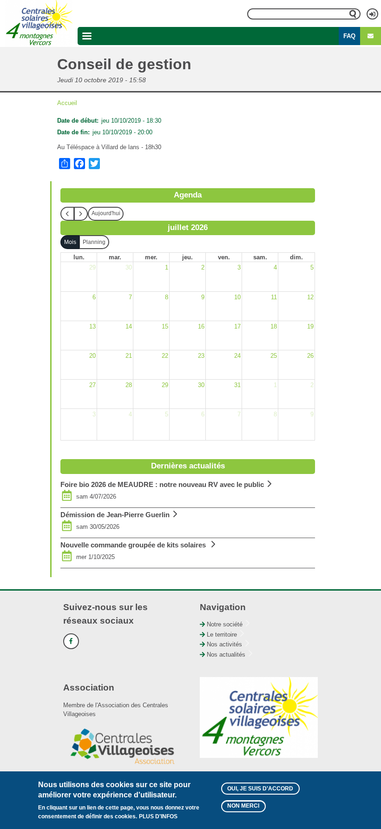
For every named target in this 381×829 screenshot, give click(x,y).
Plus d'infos (158, 816)
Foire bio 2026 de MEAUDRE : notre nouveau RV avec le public (162, 484)
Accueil (67, 102)
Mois (70, 242)
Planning (94, 242)
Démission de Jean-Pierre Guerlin (115, 515)
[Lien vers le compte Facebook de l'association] (71, 641)
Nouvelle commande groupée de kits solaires (134, 545)
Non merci (243, 806)
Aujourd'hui (106, 213)
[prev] (67, 214)
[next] (81, 214)
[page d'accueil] (38, 23)
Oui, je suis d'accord (260, 788)
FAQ (349, 36)
